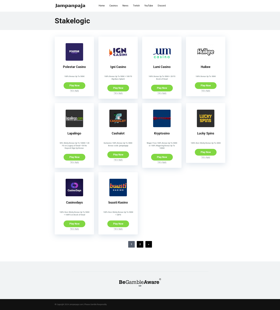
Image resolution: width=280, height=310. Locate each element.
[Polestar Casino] (74, 59)
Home (102, 5)
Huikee (205, 67)
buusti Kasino (118, 202)
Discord (162, 5)
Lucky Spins (205, 133)
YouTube (148, 5)
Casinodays (74, 202)
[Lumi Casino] (162, 59)
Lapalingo (74, 133)
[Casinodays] (74, 195)
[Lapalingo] (74, 126)
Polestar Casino (74, 67)
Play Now (74, 85)
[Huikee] (205, 59)
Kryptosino (162, 133)
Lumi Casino (162, 67)
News (125, 5)
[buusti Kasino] (118, 195)
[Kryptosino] (162, 126)
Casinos (113, 5)
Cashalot (118, 133)
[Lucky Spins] (205, 126)
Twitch (136, 5)
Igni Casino (118, 67)
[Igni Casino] (118, 59)
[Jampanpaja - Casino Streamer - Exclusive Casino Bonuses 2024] (70, 5)
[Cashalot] (118, 126)
